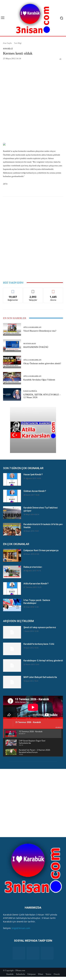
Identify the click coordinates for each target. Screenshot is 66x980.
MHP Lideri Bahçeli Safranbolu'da (40, 677)
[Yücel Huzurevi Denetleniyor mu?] (12, 329)
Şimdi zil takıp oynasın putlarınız (39, 627)
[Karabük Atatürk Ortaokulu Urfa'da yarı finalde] (12, 529)
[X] (47, 953)
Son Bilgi (17, 43)
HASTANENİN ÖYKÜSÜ (35, 347)
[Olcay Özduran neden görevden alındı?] (12, 362)
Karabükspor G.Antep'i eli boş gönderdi (43, 660)
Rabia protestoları (32, 567)
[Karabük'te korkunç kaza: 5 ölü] (12, 649)
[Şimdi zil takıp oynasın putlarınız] (12, 632)
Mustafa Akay (29, 343)
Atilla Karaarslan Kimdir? (36, 583)
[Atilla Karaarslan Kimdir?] (12, 588)
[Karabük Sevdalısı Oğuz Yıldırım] (12, 378)
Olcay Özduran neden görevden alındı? (42, 363)
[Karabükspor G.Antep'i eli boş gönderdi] (12, 665)
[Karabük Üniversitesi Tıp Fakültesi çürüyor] (12, 512)
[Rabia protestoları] (12, 572)
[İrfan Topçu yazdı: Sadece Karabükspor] (12, 605)
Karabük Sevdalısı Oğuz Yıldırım (39, 379)
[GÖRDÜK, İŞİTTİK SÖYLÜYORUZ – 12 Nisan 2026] (12, 394)
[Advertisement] (33, 107)
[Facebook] (19, 953)
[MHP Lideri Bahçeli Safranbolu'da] (12, 682)
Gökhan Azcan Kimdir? (34, 491)
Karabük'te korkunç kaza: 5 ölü (38, 644)
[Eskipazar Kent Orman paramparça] (12, 555)
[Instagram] (33, 953)
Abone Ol (53, 290)
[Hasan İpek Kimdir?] (12, 479)
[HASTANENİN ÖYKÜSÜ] (12, 345)
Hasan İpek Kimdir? (33, 474)
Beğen (13, 290)
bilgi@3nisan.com (21, 928)
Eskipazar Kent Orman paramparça (40, 550)
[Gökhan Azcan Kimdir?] (12, 496)
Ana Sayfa (7, 43)
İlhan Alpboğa (30, 391)
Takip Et (33, 290)
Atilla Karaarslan (32, 327)
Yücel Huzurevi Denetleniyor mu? (39, 331)
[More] (58, 67)
